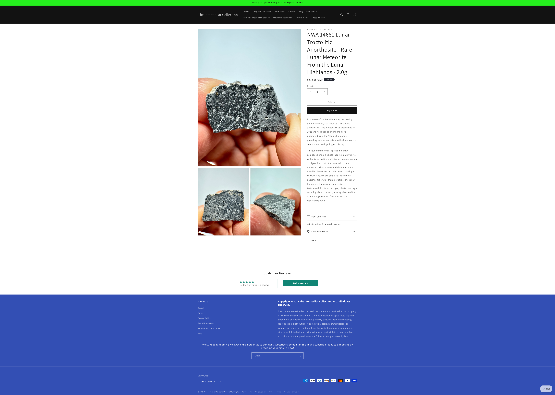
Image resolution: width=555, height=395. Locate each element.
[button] (341, 14)
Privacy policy (260, 392)
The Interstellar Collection (214, 392)
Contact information (291, 392)
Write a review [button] (300, 283)
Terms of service (275, 392)
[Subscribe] (300, 355)
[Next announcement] (356, 2)
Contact (201, 313)
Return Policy (204, 318)
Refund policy (247, 392)
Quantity (310, 86)
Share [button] (313, 240)
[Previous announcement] (199, 2)
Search (201, 308)
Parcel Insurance (206, 323)
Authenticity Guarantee (209, 328)
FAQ (200, 333)
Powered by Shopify (231, 392)
